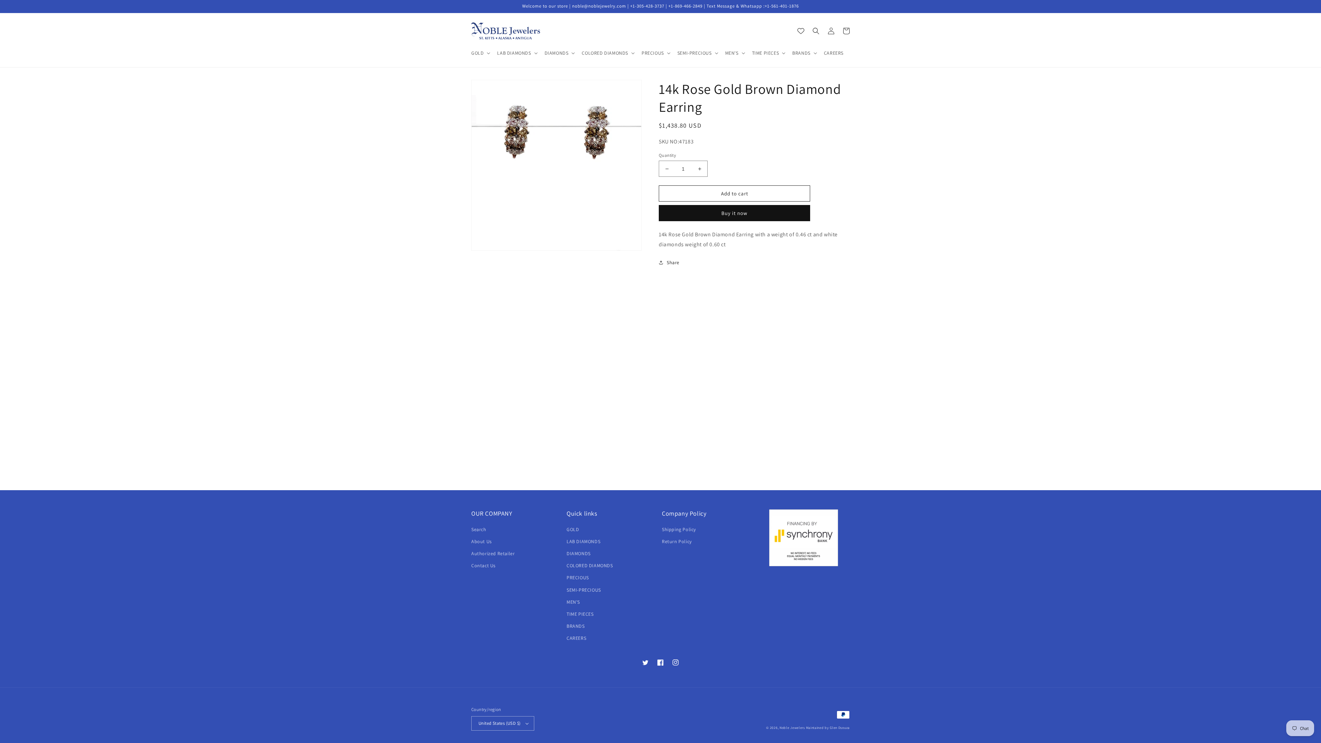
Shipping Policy (679, 529)
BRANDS (576, 626)
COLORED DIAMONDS (590, 565)
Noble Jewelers (792, 727)
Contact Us (483, 565)
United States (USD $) (499, 723)
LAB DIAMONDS (583, 541)
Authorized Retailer (493, 553)
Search (478, 529)
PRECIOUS (578, 577)
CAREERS (576, 638)
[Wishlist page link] (800, 31)
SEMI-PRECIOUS (584, 590)
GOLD (573, 529)
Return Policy (677, 541)
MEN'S (573, 602)
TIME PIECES (580, 614)
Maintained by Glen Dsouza (828, 727)
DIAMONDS (579, 553)
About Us (481, 541)
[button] (480, 53)
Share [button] (673, 262)
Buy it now (734, 213)
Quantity (667, 155)
